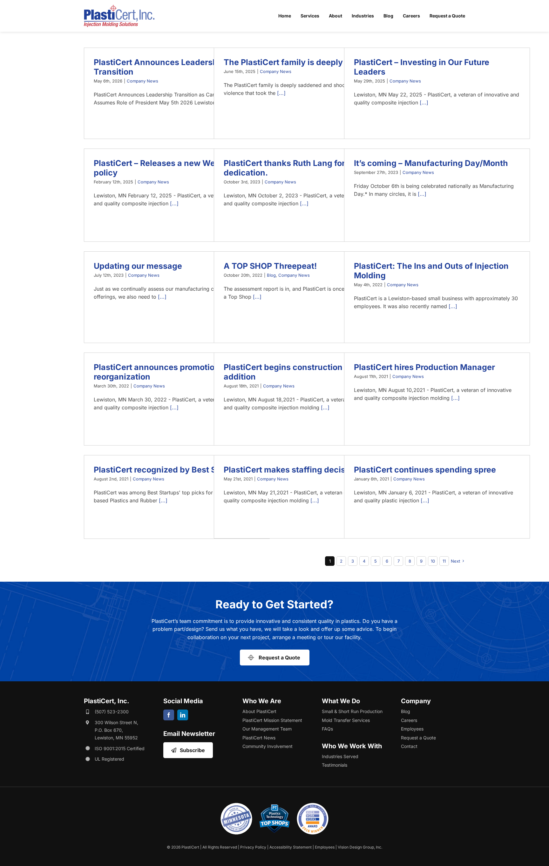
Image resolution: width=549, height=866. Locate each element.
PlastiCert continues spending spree (427, 469)
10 (433, 561)
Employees (325, 847)
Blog (271, 275)
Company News (142, 80)
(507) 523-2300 (112, 711)
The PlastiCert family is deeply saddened (304, 62)
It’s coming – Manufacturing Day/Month (431, 163)
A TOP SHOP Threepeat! (270, 266)
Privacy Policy (253, 847)
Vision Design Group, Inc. (360, 847)
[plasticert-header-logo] (119, 7)
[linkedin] (182, 715)
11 (444, 561)
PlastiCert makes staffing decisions (293, 469)
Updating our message (138, 266)
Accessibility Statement (290, 847)
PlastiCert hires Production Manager (424, 367)
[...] (281, 93)
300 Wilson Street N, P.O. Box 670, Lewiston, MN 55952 (116, 730)
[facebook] (168, 715)
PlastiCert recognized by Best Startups (169, 469)
